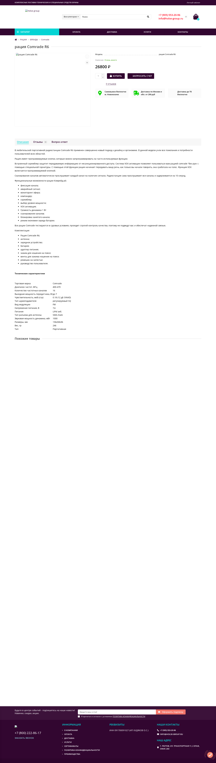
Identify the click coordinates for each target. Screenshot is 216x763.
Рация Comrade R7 (25, 670)
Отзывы (39, 142)
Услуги (68, 742)
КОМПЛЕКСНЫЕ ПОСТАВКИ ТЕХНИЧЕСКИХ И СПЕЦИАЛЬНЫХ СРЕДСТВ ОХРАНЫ (46, 2)
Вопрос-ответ (60, 142)
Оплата (68, 734)
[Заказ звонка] (210, 755)
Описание (23, 142)
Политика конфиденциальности (82, 750)
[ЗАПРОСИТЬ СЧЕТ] (44, 406)
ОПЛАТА (76, 32)
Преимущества (72, 754)
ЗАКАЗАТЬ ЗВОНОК (24, 738)
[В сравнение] (87, 62)
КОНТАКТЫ (183, 32)
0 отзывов (111, 83)
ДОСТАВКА (112, 32)
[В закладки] (87, 57)
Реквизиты (116, 724)
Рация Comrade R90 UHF (28, 598)
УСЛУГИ (147, 32)
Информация (71, 724)
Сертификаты (71, 746)
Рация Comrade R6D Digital (29, 455)
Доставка (69, 738)
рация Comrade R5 (25, 384)
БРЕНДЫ (34, 39)
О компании (71, 730)
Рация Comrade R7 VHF (27, 527)
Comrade (45, 39)
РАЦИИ (23, 39)
